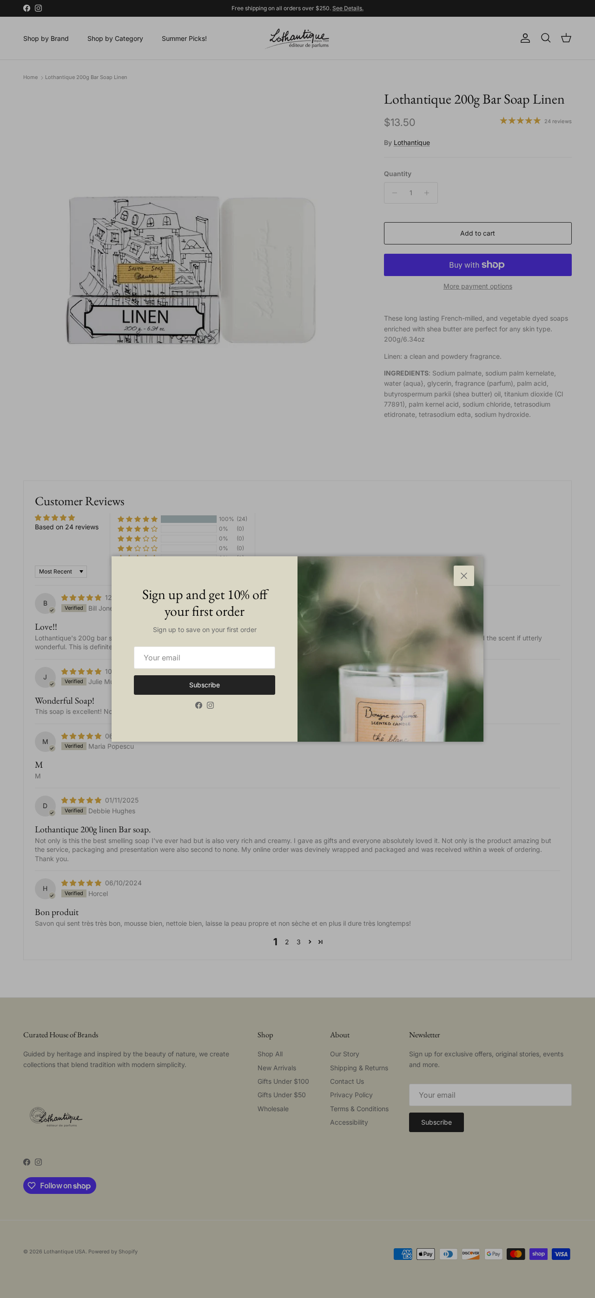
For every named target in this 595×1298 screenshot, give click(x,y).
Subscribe (204, 685)
